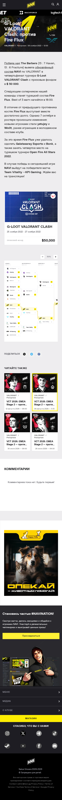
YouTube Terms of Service (27, 787)
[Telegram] (31, 354)
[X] (24, 354)
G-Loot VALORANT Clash (29, 226)
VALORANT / (10, 46)
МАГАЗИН (31, 719)
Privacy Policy (37, 784)
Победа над (12, 63)
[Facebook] (39, 354)
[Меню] (4, 5)
